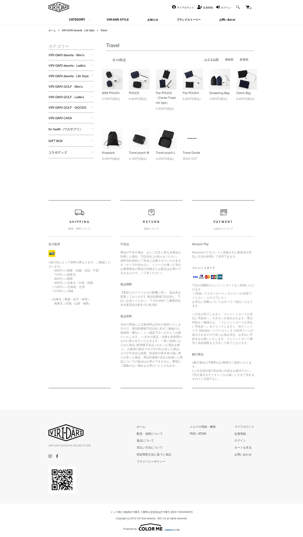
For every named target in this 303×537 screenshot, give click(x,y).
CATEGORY (77, 19)
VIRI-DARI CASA (60, 118)
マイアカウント (244, 426)
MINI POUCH (110, 93)
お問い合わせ (243, 454)
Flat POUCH (191, 93)
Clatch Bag (243, 93)
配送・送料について (150, 433)
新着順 (244, 59)
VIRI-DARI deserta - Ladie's (67, 65)
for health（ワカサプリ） (65, 129)
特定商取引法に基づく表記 (154, 454)
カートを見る (243, 447)
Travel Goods (191, 152)
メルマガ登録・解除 (203, 426)
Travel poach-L (165, 152)
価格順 (229, 59)
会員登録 (240, 433)
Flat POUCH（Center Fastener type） (166, 98)
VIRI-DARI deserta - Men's (66, 55)
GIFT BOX (55, 141)
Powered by (130, 528)
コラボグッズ (57, 152)
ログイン (240, 440)
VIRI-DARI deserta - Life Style (78, 30)
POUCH (134, 93)
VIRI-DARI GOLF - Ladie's (66, 97)
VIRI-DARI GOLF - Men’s (65, 86)
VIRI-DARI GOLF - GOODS (67, 107)
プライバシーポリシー (151, 461)
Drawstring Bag (219, 93)
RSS (193, 433)
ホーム (52, 30)
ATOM (202, 433)
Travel (103, 30)
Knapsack (108, 152)
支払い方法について (150, 447)
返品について (145, 440)
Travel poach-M (139, 152)
